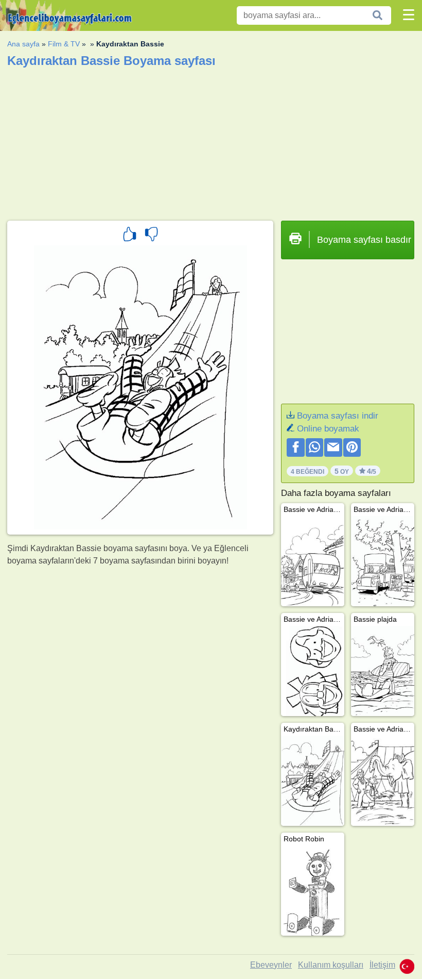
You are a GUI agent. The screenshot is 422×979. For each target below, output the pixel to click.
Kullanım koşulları (330, 964)
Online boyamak (328, 429)
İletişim (382, 964)
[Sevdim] (129, 235)
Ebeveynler (271, 964)
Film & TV (64, 44)
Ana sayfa (23, 44)
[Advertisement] (210, 141)
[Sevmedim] (151, 235)
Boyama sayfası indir (337, 416)
